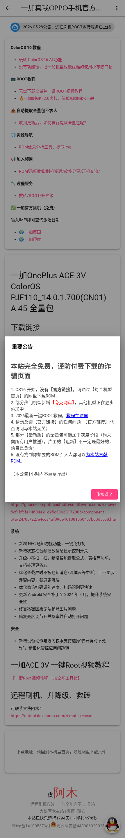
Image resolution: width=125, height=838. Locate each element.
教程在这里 (77, 415)
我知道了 (104, 494)
